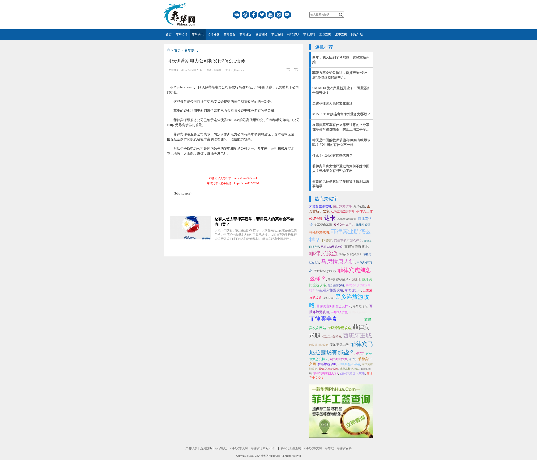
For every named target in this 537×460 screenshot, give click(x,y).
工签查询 (325, 34)
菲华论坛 (182, 34)
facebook (253, 15)
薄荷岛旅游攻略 (349, 368)
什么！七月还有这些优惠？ (332, 155)
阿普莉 (327, 240)
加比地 (356, 279)
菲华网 (264, 455)
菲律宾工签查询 (290, 448)
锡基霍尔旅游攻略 (329, 290)
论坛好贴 (213, 34)
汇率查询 (341, 34)
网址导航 (357, 34)
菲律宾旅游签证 (356, 246)
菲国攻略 (277, 34)
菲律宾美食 (323, 319)
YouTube (270, 15)
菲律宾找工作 (353, 290)
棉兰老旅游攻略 (331, 336)
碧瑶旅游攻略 (327, 364)
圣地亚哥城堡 (339, 344)
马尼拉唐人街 (338, 262)
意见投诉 (206, 448)
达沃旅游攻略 (336, 285)
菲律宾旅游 (323, 253)
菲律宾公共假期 (358, 312)
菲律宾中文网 (313, 448)
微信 (236, 15)
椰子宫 (360, 353)
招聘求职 (293, 34)
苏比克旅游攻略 (346, 219)
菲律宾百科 (344, 448)
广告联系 (191, 448)
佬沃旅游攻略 (342, 206)
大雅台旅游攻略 (320, 206)
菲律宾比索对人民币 (264, 448)
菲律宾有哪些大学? (325, 373)
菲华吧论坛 (360, 306)
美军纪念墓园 (323, 224)
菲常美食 (229, 34)
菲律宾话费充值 (351, 319)
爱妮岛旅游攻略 (328, 368)
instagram (278, 15)
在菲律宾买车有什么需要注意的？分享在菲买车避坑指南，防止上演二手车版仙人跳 (340, 129)
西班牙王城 (357, 335)
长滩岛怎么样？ (344, 224)
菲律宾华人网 (239, 448)
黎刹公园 (328, 298)
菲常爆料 (309, 34)
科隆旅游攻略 (319, 232)
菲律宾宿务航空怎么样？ (334, 306)
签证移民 (261, 34)
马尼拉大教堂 (339, 312)
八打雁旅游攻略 (338, 359)
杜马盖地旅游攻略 (343, 211)
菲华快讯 (197, 34)
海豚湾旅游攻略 (339, 328)
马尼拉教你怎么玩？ (350, 254)
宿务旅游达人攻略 (352, 373)
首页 (169, 34)
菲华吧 (353, 359)
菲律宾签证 (363, 224)
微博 (245, 15)
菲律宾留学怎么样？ (339, 279)
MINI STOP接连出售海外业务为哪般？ (341, 114)
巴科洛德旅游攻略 (332, 246)
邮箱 (287, 15)
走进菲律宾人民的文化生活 (332, 103)
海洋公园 (359, 206)
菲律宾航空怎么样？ (348, 240)
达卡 (330, 218)
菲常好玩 (245, 34)
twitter (262, 15)
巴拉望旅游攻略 (318, 344)
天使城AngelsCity (325, 271)
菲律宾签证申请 (349, 364)
